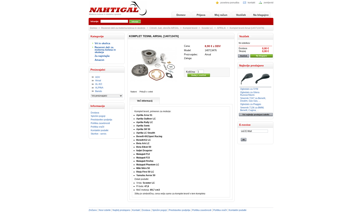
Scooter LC (207, 28)
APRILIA (221, 28)
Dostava (95, 112)
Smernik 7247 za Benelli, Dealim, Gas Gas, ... (253, 99)
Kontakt (136, 210)
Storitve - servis (98, 133)
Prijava (201, 14)
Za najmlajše (102, 56)
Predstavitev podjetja (101, 119)
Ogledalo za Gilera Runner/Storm (249, 93)
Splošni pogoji (98, 116)
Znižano (93, 210)
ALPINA (99, 87)
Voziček (241, 14)
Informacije (97, 105)
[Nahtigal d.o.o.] (118, 9)
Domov (181, 14)
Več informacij (144, 101)
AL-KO (98, 84)
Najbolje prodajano (251, 65)
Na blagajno (261, 14)
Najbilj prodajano (121, 210)
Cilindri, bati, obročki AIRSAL (164, 28)
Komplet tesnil (190, 28)
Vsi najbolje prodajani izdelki (255, 114)
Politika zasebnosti (100, 123)
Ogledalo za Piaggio (250, 104)
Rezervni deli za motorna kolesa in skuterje (105, 50)
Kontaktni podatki (99, 130)
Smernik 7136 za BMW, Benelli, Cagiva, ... (252, 109)
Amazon (99, 60)
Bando (98, 91)
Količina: (191, 71)
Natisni (133, 92)
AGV (97, 77)
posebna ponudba (229, 2)
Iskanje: (94, 21)
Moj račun (221, 14)
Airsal (98, 80)
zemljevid (268, 2)
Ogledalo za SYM (249, 89)
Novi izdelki (105, 210)
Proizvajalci (97, 69)
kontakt (251, 2)
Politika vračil (97, 127)
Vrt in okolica (102, 43)
